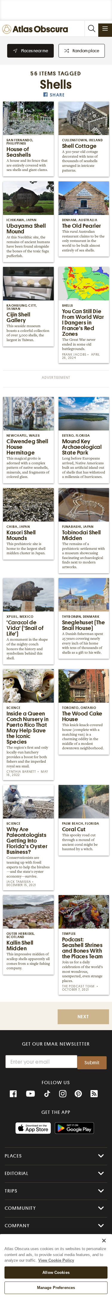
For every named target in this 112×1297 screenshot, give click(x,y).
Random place (86, 51)
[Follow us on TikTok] (47, 1094)
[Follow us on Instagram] (62, 1094)
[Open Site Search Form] (91, 28)
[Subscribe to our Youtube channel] (30, 1094)
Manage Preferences (56, 1287)
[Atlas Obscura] (36, 29)
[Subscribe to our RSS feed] (94, 1094)
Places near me (34, 51)
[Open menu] (105, 28)
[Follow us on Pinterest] (78, 1094)
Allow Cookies (56, 1272)
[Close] (104, 1240)
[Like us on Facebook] (13, 1094)
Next (83, 1017)
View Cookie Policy (56, 1260)
